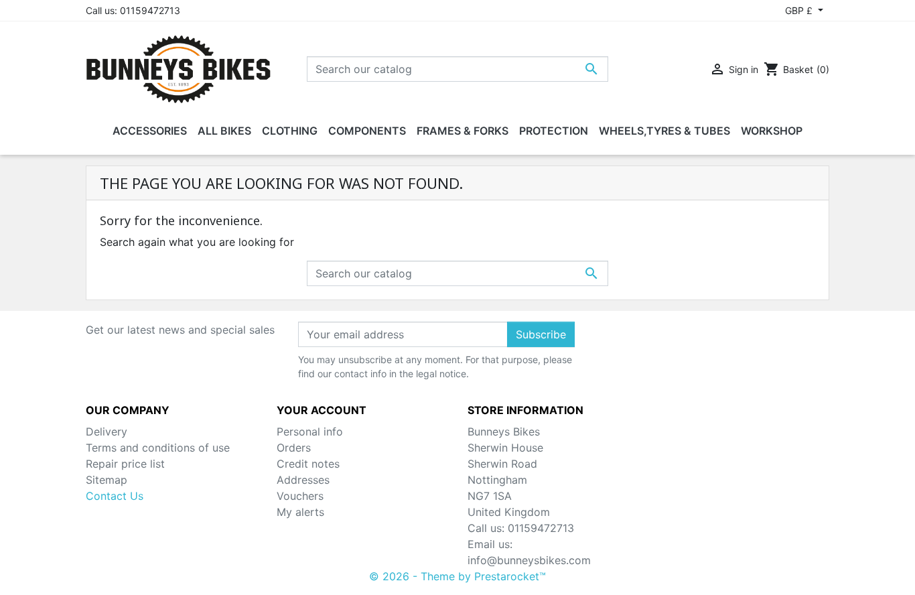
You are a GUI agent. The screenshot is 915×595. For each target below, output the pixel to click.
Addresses (303, 479)
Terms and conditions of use (158, 447)
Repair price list (125, 463)
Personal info (310, 431)
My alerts (300, 512)
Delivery (106, 431)
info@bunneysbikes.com (529, 560)
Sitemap (106, 479)
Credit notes (308, 463)
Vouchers (300, 496)
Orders (294, 447)
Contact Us (114, 496)
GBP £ (800, 10)
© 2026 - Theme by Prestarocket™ (457, 576)
